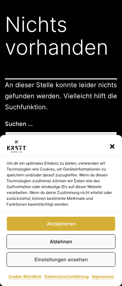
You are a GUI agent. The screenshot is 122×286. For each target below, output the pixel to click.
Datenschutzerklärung (67, 276)
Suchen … (19, 123)
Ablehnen (61, 241)
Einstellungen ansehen (61, 259)
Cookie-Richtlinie (24, 276)
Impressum (103, 276)
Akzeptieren (61, 224)
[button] (112, 146)
